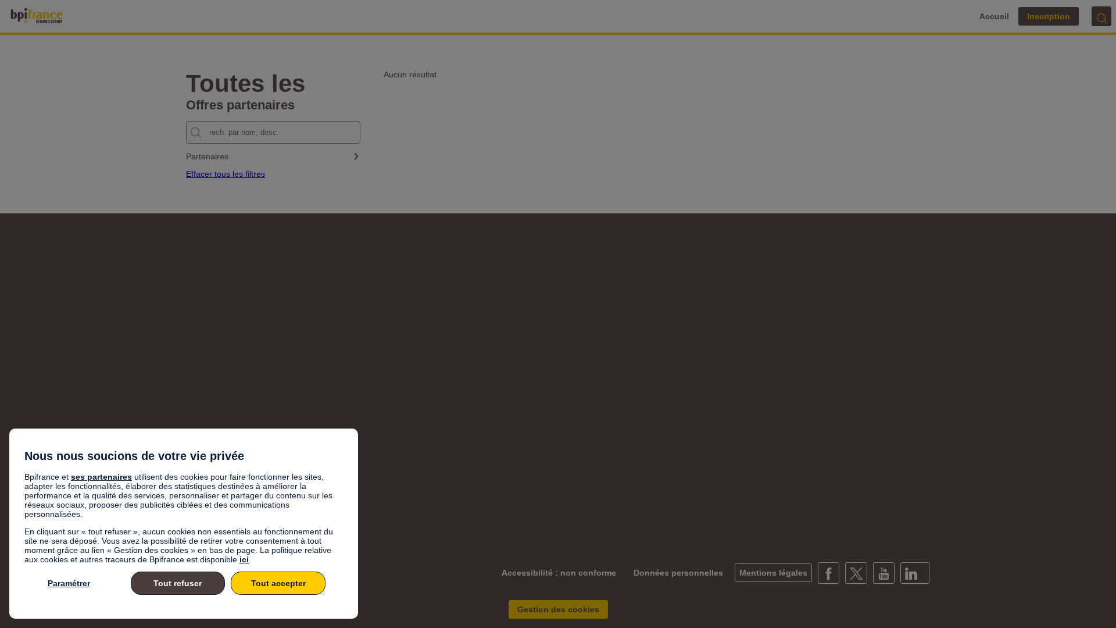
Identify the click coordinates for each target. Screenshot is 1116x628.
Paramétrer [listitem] (69, 583)
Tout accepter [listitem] (278, 583)
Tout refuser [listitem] (177, 583)
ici (244, 559)
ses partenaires (101, 476)
